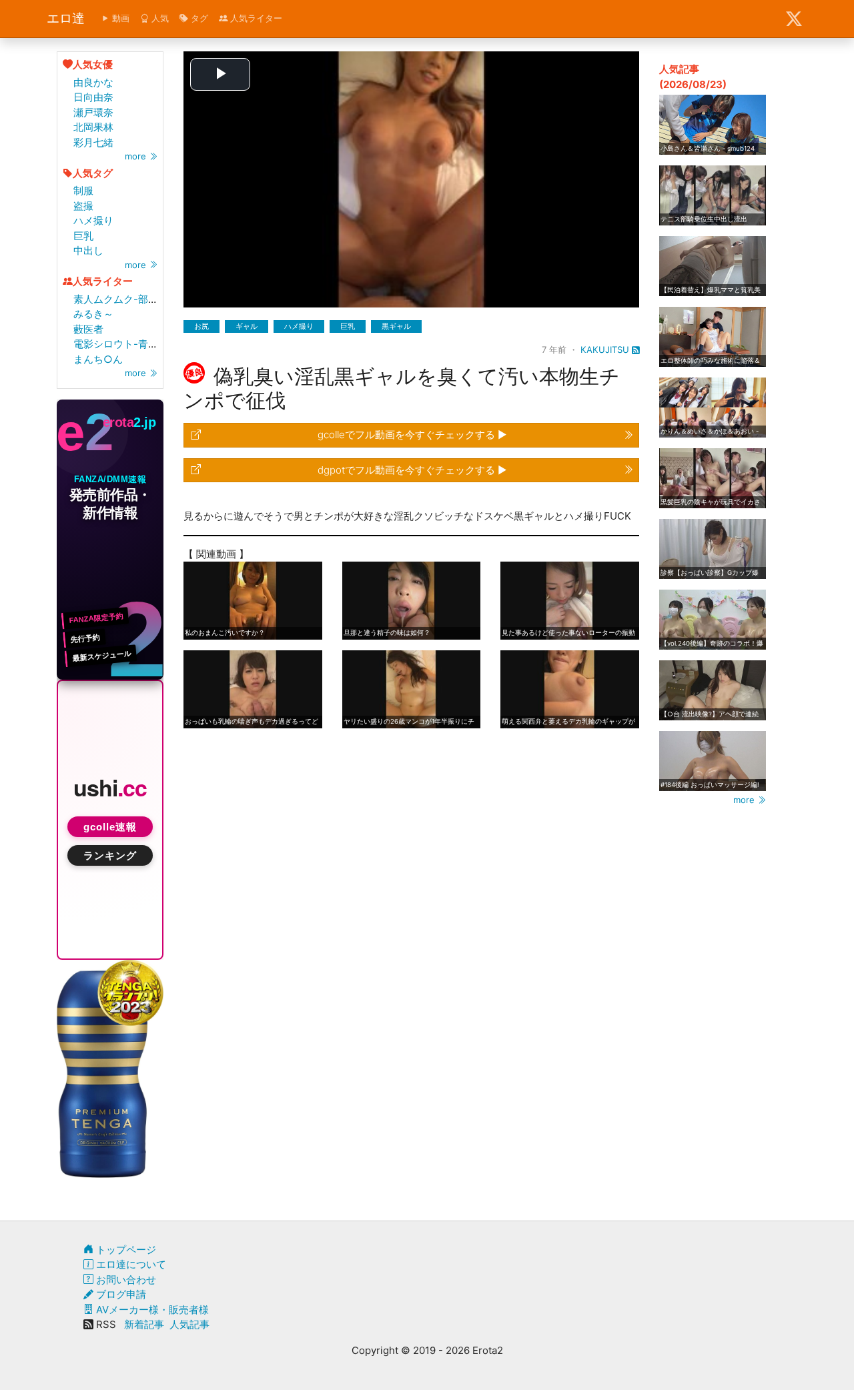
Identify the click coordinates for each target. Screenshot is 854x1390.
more (137, 156)
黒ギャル (396, 326)
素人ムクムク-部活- (118, 299)
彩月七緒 (93, 142)
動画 (119, 18)
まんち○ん (98, 359)
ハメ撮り (93, 220)
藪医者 (88, 329)
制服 (83, 190)
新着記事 (144, 1324)
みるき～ (93, 313)
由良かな (93, 82)
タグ (198, 18)
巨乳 (83, 235)
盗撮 (83, 205)
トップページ (124, 1249)
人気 (159, 18)
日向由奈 (93, 97)
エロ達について (129, 1264)
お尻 (201, 326)
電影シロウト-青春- (118, 343)
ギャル (247, 326)
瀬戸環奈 (93, 112)
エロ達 (66, 18)
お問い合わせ (124, 1279)
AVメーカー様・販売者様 (151, 1309)
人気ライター (255, 18)
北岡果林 (93, 127)
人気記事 (189, 1324)
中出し (88, 250)
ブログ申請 (119, 1294)
